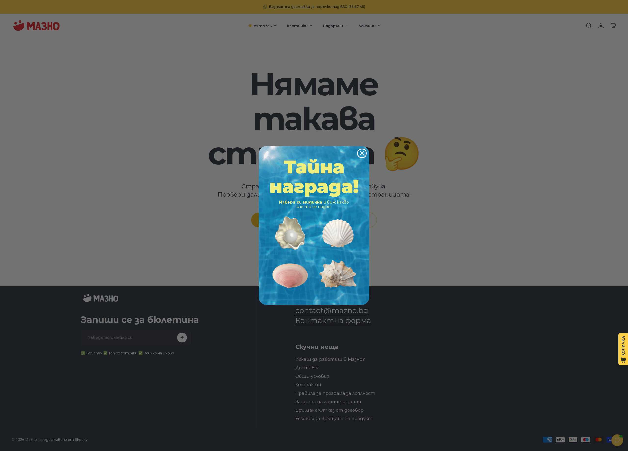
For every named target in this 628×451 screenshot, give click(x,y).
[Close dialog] (362, 153)
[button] (290, 233)
